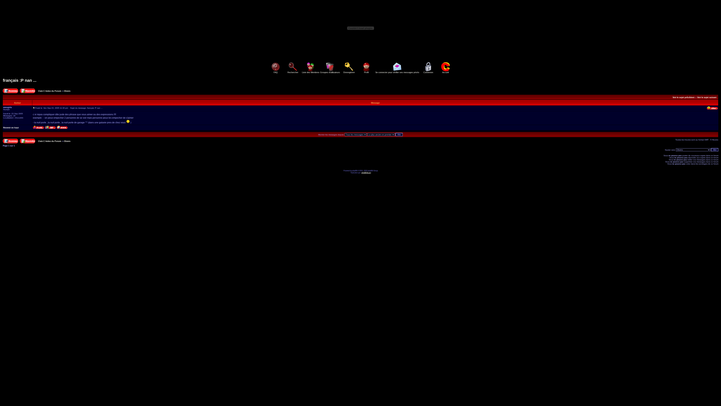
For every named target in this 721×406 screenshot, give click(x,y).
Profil (366, 72)
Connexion (428, 72)
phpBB (354, 171)
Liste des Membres (310, 72)
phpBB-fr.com (366, 173)
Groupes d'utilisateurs (330, 72)
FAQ (276, 72)
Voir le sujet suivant (706, 97)
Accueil (445, 72)
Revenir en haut (11, 127)
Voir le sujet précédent (684, 97)
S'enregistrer (349, 72)
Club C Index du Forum (49, 91)
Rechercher (292, 72)
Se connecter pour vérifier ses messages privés (397, 72)
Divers (67, 91)
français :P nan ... (19, 80)
